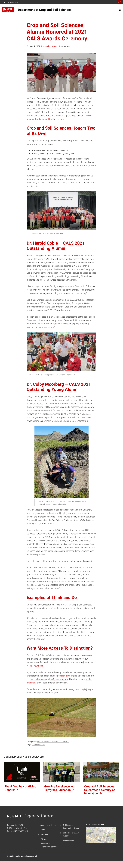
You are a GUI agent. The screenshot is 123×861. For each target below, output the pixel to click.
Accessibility (68, 840)
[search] (119, 2)
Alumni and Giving (48, 825)
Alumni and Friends (45, 741)
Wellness (44, 834)
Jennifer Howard (50, 46)
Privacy (43, 839)
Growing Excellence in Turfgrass (58, 788)
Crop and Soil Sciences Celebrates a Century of (99, 790)
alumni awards (38, 744)
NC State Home (12, 2)
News (42, 830)
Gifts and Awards (61, 741)
